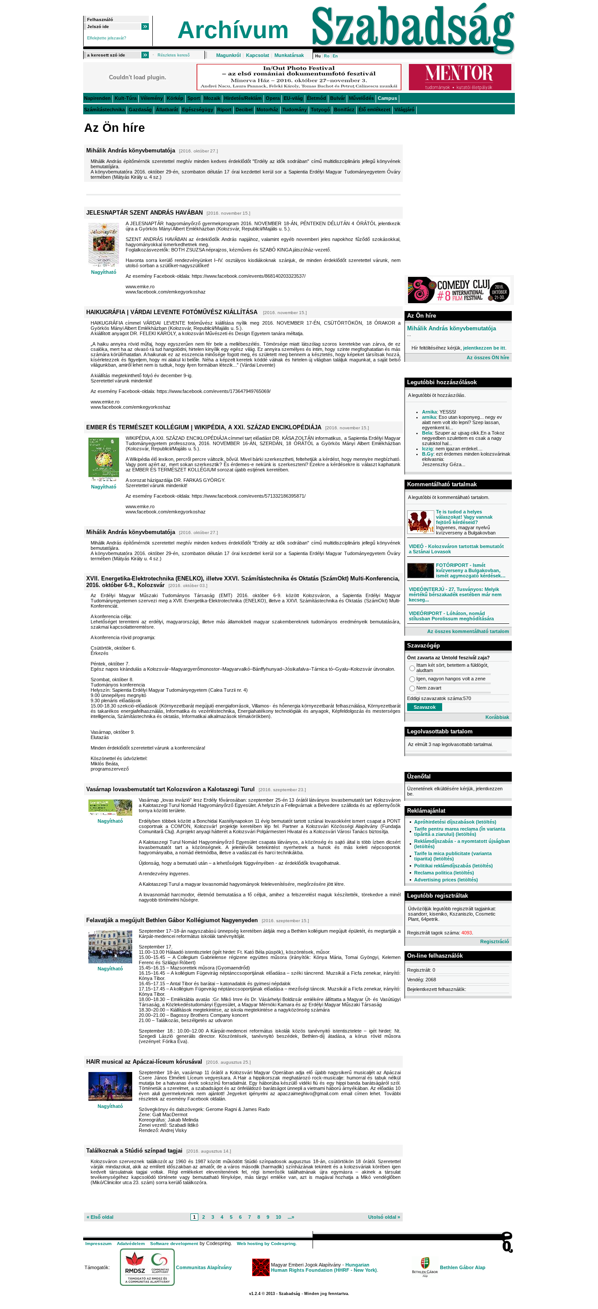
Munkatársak (289, 55)
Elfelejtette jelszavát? (106, 38)
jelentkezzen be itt (484, 347)
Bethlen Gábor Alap (462, 1267)
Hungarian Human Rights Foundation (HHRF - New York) (324, 1267)
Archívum (233, 29)
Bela (427, 432)
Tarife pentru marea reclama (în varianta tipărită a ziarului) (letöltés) (459, 831)
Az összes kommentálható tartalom (468, 631)
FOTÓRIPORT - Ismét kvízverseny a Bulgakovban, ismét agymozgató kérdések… (471, 570)
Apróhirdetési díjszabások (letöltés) (455, 821)
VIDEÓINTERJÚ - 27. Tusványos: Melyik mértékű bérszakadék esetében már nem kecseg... (455, 594)
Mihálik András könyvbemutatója (451, 328)
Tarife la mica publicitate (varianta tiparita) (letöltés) (453, 856)
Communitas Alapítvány (204, 1267)
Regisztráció (494, 941)
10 (278, 1217)
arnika (429, 417)
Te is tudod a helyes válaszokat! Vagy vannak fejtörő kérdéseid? (464, 517)
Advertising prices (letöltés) (446, 879)
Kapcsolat (257, 55)
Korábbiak (497, 717)
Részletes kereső (174, 55)
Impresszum (98, 1243)
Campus (387, 98)
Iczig (427, 448)
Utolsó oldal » (384, 1217)
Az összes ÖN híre (488, 357)
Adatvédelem (131, 1243)
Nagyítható (103, 272)
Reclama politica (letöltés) (444, 872)
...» (290, 1217)
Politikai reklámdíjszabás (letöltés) (453, 865)
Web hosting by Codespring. (267, 1243)
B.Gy (427, 453)
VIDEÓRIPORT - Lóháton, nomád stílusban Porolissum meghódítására (451, 616)
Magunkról (228, 55)
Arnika (429, 411)
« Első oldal (100, 1217)
